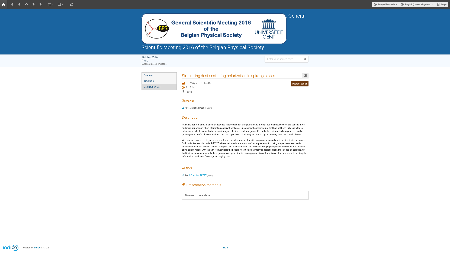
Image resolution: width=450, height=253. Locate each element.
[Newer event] (33, 4)
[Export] (51, 4)
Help (225, 247)
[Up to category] (26, 4)
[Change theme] (61, 4)
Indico (37, 247)
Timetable (149, 81)
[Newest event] (40, 4)
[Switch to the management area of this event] (71, 4)
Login (443, 4)
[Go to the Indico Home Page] (3, 4)
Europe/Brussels (386, 4)
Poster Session (299, 83)
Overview (148, 75)
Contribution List (152, 87)
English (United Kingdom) (417, 4)
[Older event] (19, 4)
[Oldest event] (12, 4)
